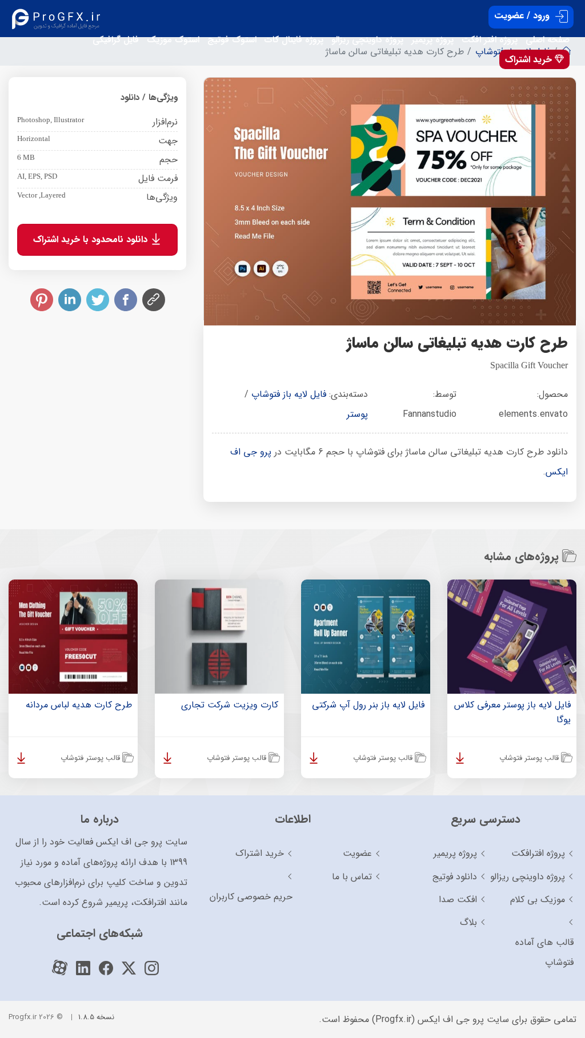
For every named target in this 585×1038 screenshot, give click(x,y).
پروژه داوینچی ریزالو (367, 40)
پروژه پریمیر (432, 40)
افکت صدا (458, 899)
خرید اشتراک (530, 60)
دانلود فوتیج (454, 877)
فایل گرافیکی (116, 40)
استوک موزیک (173, 40)
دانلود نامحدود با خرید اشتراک (91, 239)
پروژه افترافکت (538, 853)
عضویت (357, 853)
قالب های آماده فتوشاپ (544, 952)
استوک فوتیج (232, 40)
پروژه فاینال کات (294, 40)
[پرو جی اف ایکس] (58, 18)
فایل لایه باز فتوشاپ (288, 394)
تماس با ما (352, 877)
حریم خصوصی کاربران (251, 897)
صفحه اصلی (548, 40)
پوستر (357, 414)
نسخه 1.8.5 (96, 1017)
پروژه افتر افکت (490, 40)
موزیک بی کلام (537, 899)
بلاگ (468, 922)
